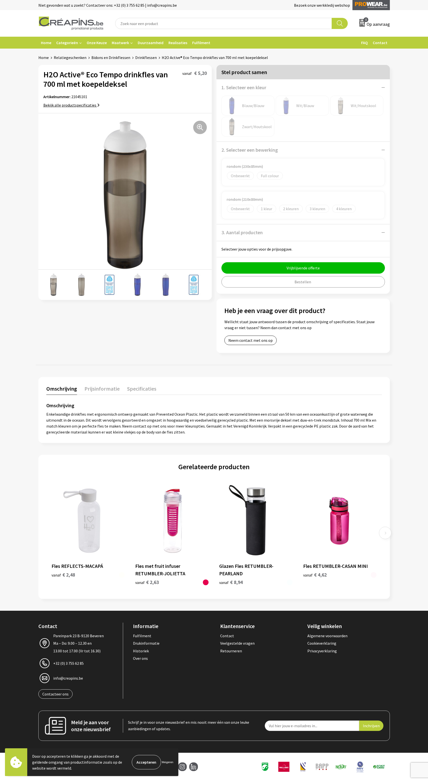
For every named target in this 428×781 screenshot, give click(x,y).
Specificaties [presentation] (141, 388)
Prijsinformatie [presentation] (102, 388)
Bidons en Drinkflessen (110, 57)
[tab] (61, 390)
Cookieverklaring (321, 643)
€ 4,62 (315, 575)
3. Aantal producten (242, 232)
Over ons (140, 658)
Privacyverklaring (322, 650)
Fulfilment (201, 42)
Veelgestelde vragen (237, 643)
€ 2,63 (147, 582)
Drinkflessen (146, 57)
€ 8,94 (231, 582)
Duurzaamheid (150, 42)
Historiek (141, 650)
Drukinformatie (146, 643)
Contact (380, 42)
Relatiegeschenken (70, 57)
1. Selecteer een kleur (243, 87)
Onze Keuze (97, 42)
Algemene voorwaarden (327, 635)
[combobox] (223, 23)
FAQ (364, 42)
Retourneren (231, 650)
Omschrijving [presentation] (61, 388)
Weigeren (167, 762)
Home (46, 42)
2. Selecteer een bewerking (249, 150)
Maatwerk (120, 42)
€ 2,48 (63, 575)
